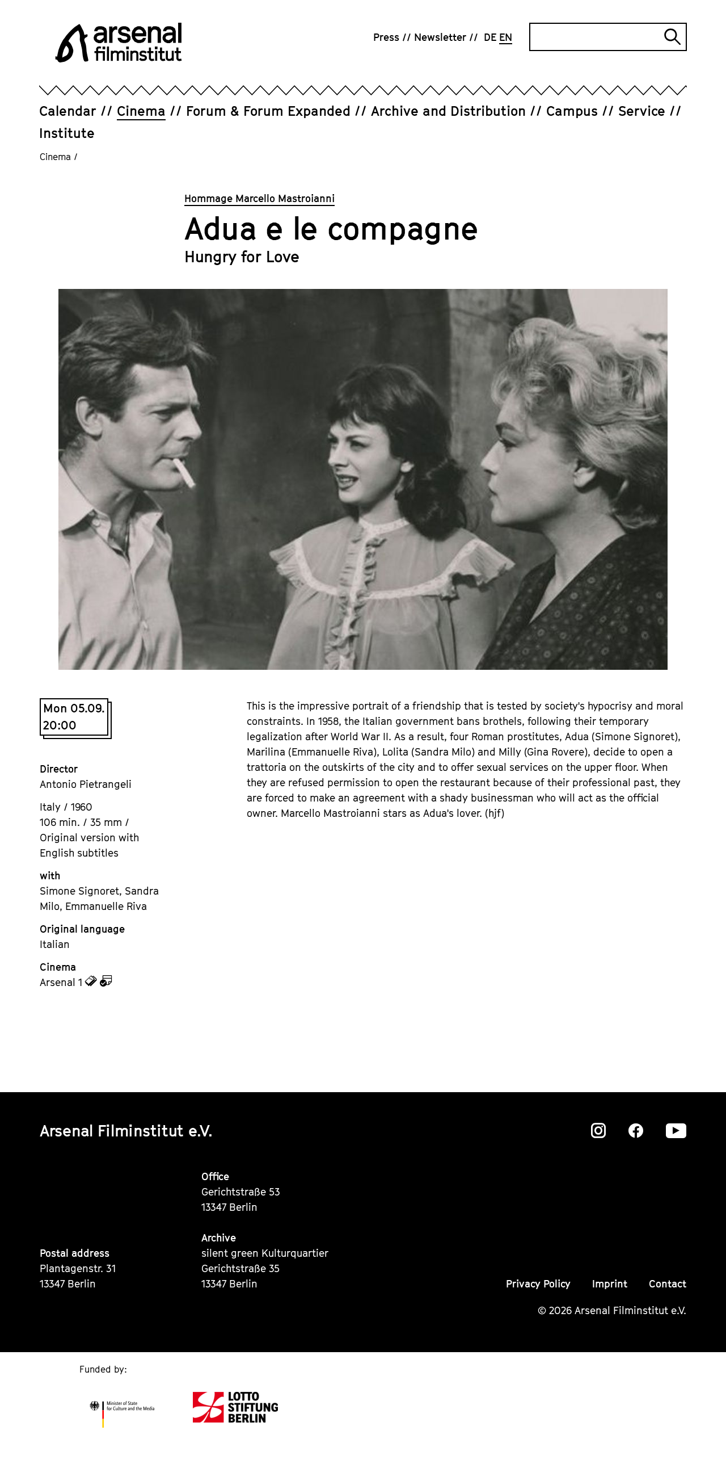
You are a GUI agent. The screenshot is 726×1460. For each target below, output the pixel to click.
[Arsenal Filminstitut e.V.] (118, 42)
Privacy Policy (538, 1284)
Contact (667, 1284)
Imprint (609, 1284)
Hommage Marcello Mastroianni (259, 198)
